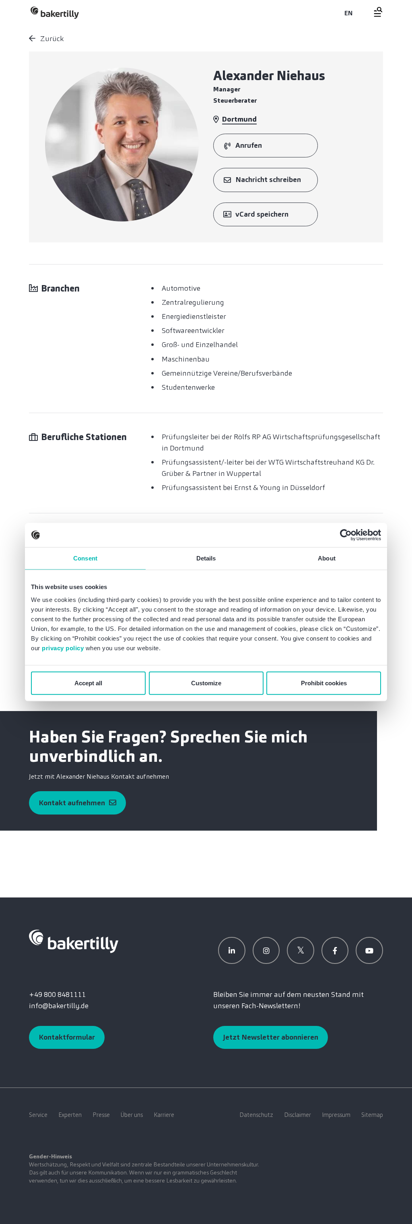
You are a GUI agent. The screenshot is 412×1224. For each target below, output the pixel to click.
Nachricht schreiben (268, 179)
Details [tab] (206, 558)
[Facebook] (335, 950)
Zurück (51, 38)
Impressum (336, 1115)
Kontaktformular (67, 1037)
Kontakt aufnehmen (72, 803)
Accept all (88, 682)
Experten (70, 1115)
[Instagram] (266, 950)
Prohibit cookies (324, 682)
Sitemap (372, 1115)
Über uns (132, 1115)
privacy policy (63, 647)
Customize (206, 682)
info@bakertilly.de (59, 1006)
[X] (300, 950)
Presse (101, 1115)
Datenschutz (256, 1115)
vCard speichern (261, 214)
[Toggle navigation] (373, 11)
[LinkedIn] (231, 950)
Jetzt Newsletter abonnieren (270, 1037)
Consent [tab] (85, 558)
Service (38, 1115)
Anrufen (248, 145)
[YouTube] (369, 950)
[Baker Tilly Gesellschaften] (73, 940)
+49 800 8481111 (57, 994)
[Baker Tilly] (55, 12)
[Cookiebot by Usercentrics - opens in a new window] (346, 535)
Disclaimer (297, 1115)
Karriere (164, 1115)
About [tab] (327, 558)
